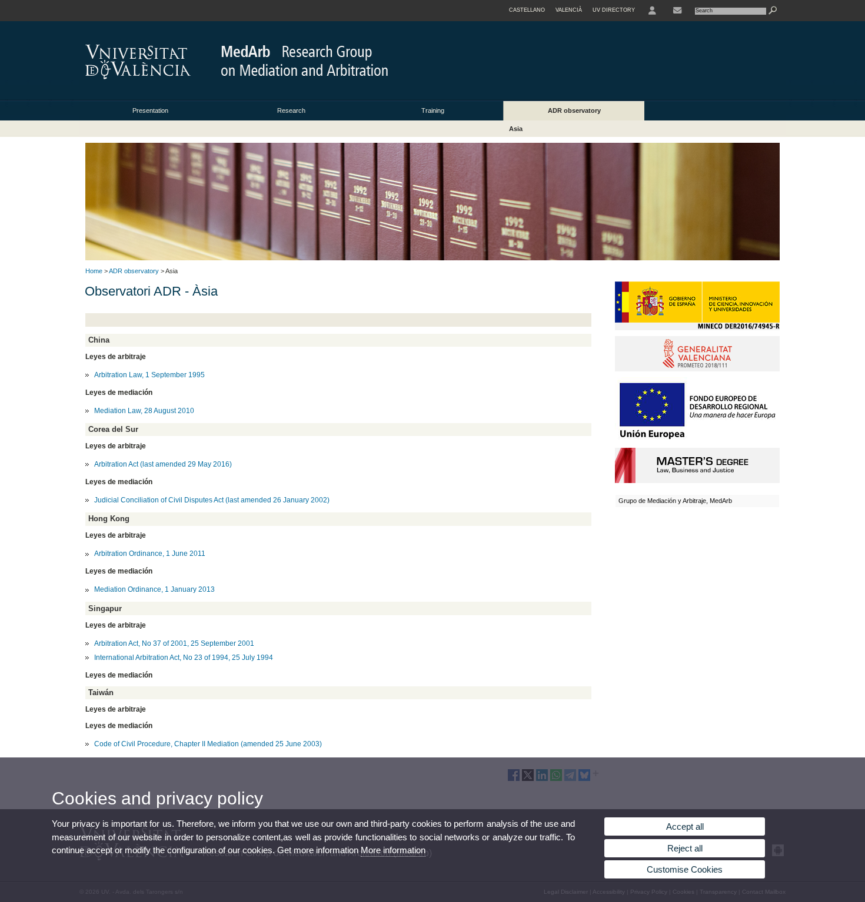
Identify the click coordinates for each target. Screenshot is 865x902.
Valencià (568, 10)
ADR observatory (574, 110)
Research (291, 110)
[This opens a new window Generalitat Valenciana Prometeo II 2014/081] (697, 369)
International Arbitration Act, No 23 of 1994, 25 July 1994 (183, 657)
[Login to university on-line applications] (652, 10)
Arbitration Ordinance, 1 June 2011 (149, 553)
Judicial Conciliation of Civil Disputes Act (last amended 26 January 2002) (212, 500)
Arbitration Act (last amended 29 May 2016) (163, 464)
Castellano (527, 10)
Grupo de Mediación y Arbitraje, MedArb (675, 500)
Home (93, 270)
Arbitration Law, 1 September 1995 (149, 375)
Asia (516, 128)
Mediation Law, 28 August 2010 (144, 411)
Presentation (150, 110)
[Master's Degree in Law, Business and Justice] (697, 481)
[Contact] (677, 10)
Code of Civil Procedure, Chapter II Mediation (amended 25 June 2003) (208, 744)
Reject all (685, 848)
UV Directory (614, 10)
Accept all (685, 826)
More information (393, 850)
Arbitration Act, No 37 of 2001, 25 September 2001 (174, 643)
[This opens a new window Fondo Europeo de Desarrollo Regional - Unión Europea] (697, 439)
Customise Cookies (685, 869)
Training (432, 110)
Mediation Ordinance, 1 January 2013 (154, 589)
